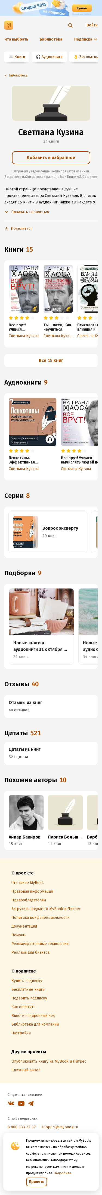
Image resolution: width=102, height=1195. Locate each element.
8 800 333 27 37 (22, 1127)
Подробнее (62, 1173)
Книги (19, 56)
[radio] (11, 318)
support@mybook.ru (59, 1127)
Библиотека (51, 39)
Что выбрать (16, 39)
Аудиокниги (52, 56)
